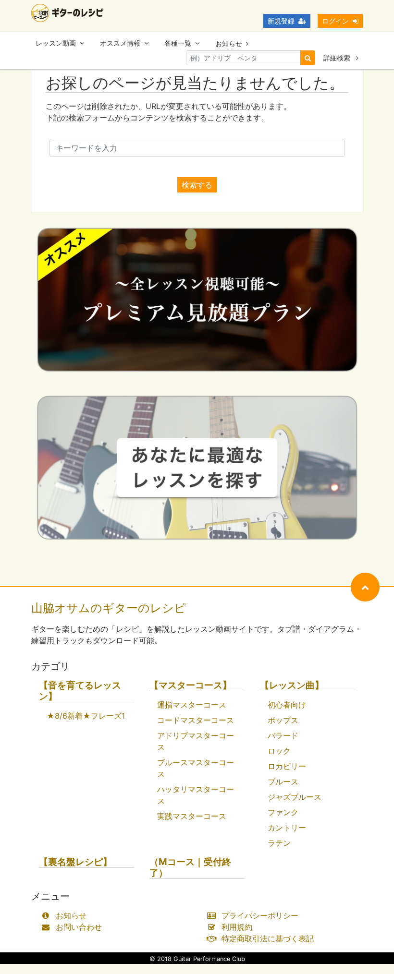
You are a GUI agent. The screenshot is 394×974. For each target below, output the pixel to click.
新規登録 (281, 21)
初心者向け (287, 704)
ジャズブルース (294, 797)
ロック (279, 751)
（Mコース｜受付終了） (190, 867)
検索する (197, 185)
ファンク (283, 812)
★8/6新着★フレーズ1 (86, 716)
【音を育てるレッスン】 (80, 691)
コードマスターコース (195, 720)
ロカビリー (287, 766)
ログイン (335, 21)
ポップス (283, 720)
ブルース (283, 781)
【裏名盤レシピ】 (75, 861)
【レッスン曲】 (292, 685)
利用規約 (237, 927)
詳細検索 (337, 58)
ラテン (279, 843)
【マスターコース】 (190, 685)
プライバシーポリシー (260, 915)
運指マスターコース (191, 704)
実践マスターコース (191, 816)
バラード (283, 735)
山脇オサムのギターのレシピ (108, 608)
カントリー (287, 827)
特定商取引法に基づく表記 (268, 938)
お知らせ (228, 43)
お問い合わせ (79, 927)
